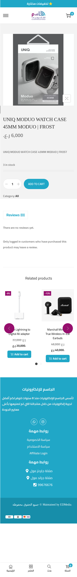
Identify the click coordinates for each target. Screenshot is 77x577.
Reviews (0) (15, 215)
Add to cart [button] (21, 354)
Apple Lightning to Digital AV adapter (19, 331)
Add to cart (36, 184)
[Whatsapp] (34, 422)
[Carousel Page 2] (41, 364)
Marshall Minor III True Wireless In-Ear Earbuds (58, 334)
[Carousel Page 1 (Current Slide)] (36, 364)
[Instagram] (43, 422)
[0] (68, 15)
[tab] (38, 215)
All (17, 196)
